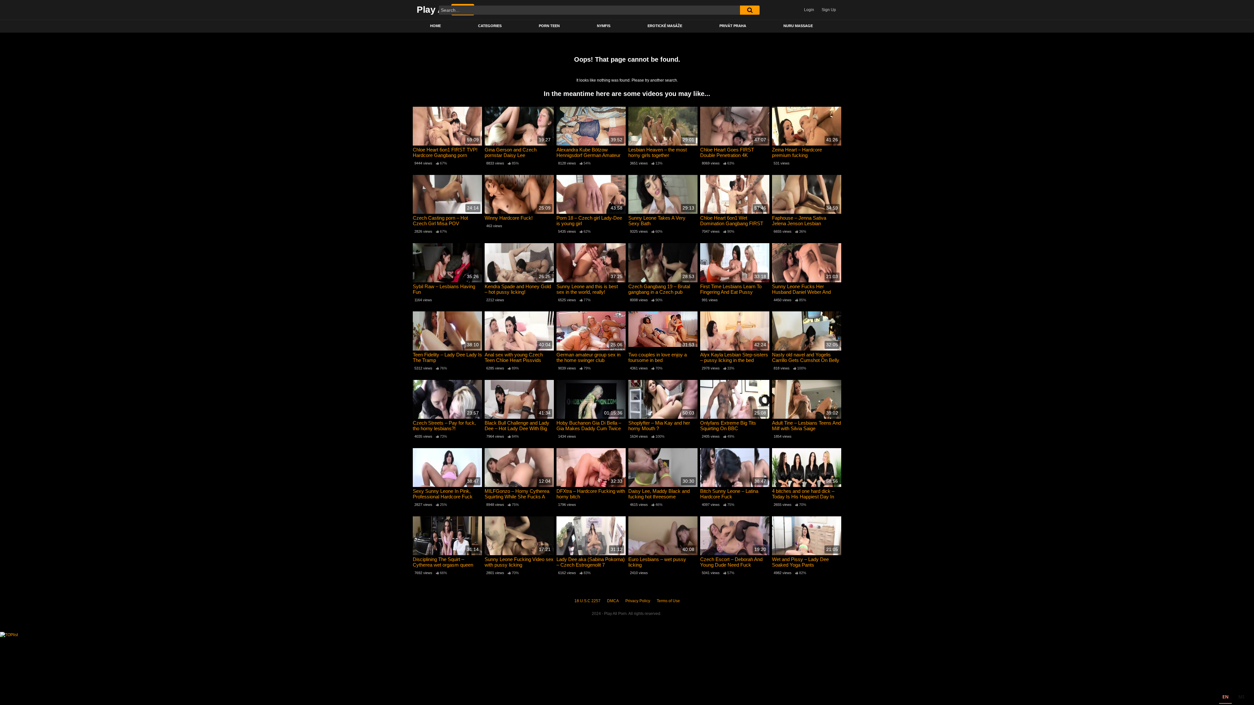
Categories (490, 26)
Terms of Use (668, 601)
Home (435, 26)
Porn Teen (549, 26)
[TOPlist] (9, 634)
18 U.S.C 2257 (587, 601)
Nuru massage (798, 26)
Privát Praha (732, 26)
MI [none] (1241, 697)
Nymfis (603, 26)
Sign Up (829, 10)
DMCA (613, 601)
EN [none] (1225, 697)
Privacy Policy (637, 601)
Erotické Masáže (665, 26)
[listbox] (1233, 697)
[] (750, 10)
